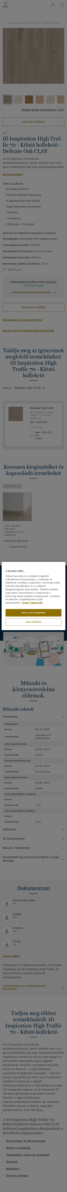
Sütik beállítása (33, 622)
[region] (33, 596)
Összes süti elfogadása (33, 613)
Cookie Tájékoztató (32, 603)
